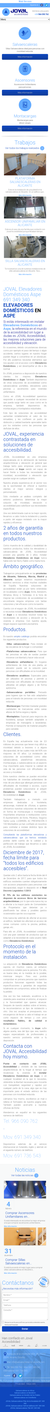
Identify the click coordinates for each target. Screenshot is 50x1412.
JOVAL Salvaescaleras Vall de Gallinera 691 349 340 (25, 1406)
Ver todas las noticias (22, 1175)
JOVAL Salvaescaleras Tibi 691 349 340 (25, 1408)
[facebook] (41, 5)
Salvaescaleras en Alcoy (25, 1391)
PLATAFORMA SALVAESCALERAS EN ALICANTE (25, 182)
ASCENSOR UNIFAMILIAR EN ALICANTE (25, 223)
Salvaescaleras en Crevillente (25, 1398)
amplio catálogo (22, 636)
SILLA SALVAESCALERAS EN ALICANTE (25, 262)
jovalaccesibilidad (15, 14)
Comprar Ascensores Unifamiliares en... (19, 1214)
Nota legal (45, 1380)
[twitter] (46, 5)
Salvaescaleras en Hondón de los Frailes (25, 1395)
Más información (25, 57)
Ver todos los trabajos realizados (22, 148)
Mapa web (31, 1384)
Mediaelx (36, 1380)
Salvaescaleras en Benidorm (25, 1393)
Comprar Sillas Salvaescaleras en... (18, 1261)
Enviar (25, 1329)
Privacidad (20, 1384)
